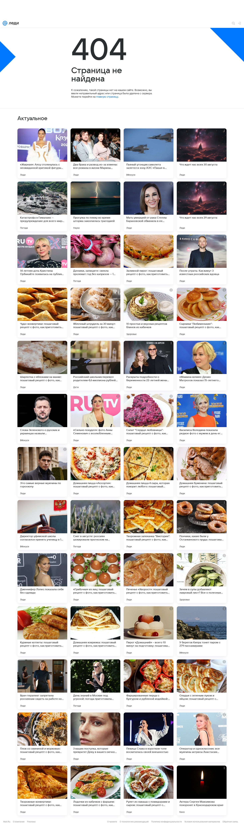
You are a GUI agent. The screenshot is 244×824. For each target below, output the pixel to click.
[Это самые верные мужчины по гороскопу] (42, 472)
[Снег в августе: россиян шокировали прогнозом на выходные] (95, 525)
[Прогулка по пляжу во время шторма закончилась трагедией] (95, 206)
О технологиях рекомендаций (134, 821)
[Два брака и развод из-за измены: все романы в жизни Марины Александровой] (95, 153)
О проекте (112, 821)
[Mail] (5, 23)
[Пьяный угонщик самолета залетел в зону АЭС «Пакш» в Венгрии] (148, 153)
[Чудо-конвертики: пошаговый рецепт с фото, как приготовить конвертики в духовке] (42, 312)
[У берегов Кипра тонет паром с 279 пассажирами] (202, 631)
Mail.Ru (6, 821)
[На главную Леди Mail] (13, 23)
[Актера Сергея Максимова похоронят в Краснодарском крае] (202, 790)
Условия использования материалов (202, 821)
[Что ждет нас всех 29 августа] (202, 206)
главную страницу (107, 96)
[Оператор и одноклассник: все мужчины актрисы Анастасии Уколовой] (202, 737)
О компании (18, 821)
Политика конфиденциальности (166, 821)
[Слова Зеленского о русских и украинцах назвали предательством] (42, 419)
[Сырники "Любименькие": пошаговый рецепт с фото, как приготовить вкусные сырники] (202, 312)
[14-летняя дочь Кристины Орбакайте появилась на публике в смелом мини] (42, 259)
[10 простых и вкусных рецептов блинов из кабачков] (148, 312)
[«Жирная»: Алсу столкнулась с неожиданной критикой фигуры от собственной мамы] (42, 153)
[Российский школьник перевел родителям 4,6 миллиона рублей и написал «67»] (95, 366)
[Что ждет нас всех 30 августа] (202, 153)
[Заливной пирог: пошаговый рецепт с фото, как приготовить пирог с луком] (148, 259)
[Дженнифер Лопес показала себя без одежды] (42, 578)
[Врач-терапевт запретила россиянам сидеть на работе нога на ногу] (42, 684)
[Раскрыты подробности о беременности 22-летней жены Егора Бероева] (148, 366)
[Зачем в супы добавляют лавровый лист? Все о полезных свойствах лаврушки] (202, 578)
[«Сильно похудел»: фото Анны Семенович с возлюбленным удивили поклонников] (95, 419)
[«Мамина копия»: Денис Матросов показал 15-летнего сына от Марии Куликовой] (202, 366)
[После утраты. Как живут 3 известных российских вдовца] (202, 259)
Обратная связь (230, 821)
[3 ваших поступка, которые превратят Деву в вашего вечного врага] (95, 737)
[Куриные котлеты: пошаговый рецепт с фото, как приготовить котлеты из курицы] (42, 631)
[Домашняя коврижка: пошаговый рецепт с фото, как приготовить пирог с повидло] (95, 631)
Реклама (31, 821)
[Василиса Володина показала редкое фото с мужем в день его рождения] (202, 419)
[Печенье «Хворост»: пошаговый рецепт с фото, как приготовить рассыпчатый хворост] (148, 578)
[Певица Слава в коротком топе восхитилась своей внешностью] (148, 737)
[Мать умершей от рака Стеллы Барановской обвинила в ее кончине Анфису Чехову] (148, 206)
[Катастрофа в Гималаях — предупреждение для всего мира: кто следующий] (42, 206)
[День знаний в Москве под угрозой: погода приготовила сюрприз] (95, 684)
